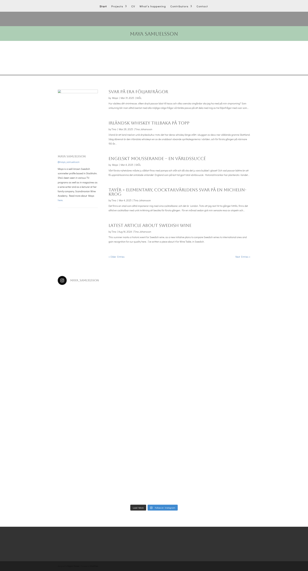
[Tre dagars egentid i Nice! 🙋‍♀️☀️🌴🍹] (154, 434)
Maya (115, 98)
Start (103, 6)
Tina (114, 129)
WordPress (94, 566)
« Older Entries (117, 256)
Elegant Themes (73, 566)
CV (133, 6)
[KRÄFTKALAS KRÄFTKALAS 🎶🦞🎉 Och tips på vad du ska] (231, 300)
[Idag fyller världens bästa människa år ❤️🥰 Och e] (192, 443)
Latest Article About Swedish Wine (150, 225)
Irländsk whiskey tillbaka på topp (149, 123)
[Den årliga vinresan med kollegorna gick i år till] (76, 334)
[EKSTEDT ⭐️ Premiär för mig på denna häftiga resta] (76, 465)
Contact (202, 6)
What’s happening (153, 6)
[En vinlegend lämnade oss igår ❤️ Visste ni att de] (115, 349)
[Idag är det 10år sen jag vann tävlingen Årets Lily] (154, 358)
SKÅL (139, 98)
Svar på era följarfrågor (138, 91)
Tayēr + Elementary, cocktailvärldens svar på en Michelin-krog (177, 192)
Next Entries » (242, 256)
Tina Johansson (143, 129)
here (60, 200)
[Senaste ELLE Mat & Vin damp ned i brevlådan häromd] (115, 457)
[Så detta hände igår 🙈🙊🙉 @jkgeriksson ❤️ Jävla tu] (192, 298)
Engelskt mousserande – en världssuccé (157, 158)
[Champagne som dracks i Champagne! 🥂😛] (231, 434)
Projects (117, 6)
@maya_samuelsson (68, 162)
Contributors (179, 6)
